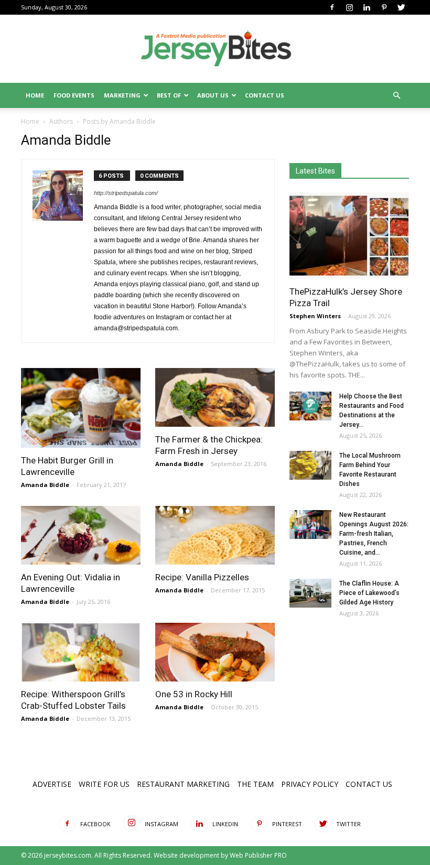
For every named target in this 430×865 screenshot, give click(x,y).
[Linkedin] (366, 7)
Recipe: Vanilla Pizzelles (202, 577)
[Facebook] (332, 7)
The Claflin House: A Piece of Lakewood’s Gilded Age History (369, 593)
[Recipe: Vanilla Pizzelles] (215, 535)
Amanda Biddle (45, 485)
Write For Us (104, 784)
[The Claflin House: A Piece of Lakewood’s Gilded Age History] (310, 593)
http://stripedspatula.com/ (126, 193)
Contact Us (264, 95)
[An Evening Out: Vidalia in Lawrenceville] (81, 535)
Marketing (122, 95)
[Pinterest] (384, 7)
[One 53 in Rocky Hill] (215, 652)
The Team (255, 784)
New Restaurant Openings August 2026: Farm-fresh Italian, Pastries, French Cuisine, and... (373, 533)
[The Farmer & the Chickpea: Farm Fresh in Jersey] (215, 397)
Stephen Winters (315, 316)
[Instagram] (349, 7)
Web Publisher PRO (258, 855)
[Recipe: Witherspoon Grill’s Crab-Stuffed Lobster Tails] (81, 652)
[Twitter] (401, 7)
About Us (213, 95)
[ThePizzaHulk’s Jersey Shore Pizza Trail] (349, 235)
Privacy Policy (309, 784)
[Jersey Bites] (215, 49)
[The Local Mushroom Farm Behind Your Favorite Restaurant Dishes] (310, 465)
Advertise (52, 784)
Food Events (73, 95)
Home (35, 95)
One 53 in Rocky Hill (193, 694)
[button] (396, 96)
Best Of (169, 95)
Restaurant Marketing (183, 784)
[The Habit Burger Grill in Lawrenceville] (81, 408)
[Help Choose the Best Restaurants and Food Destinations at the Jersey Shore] (310, 406)
